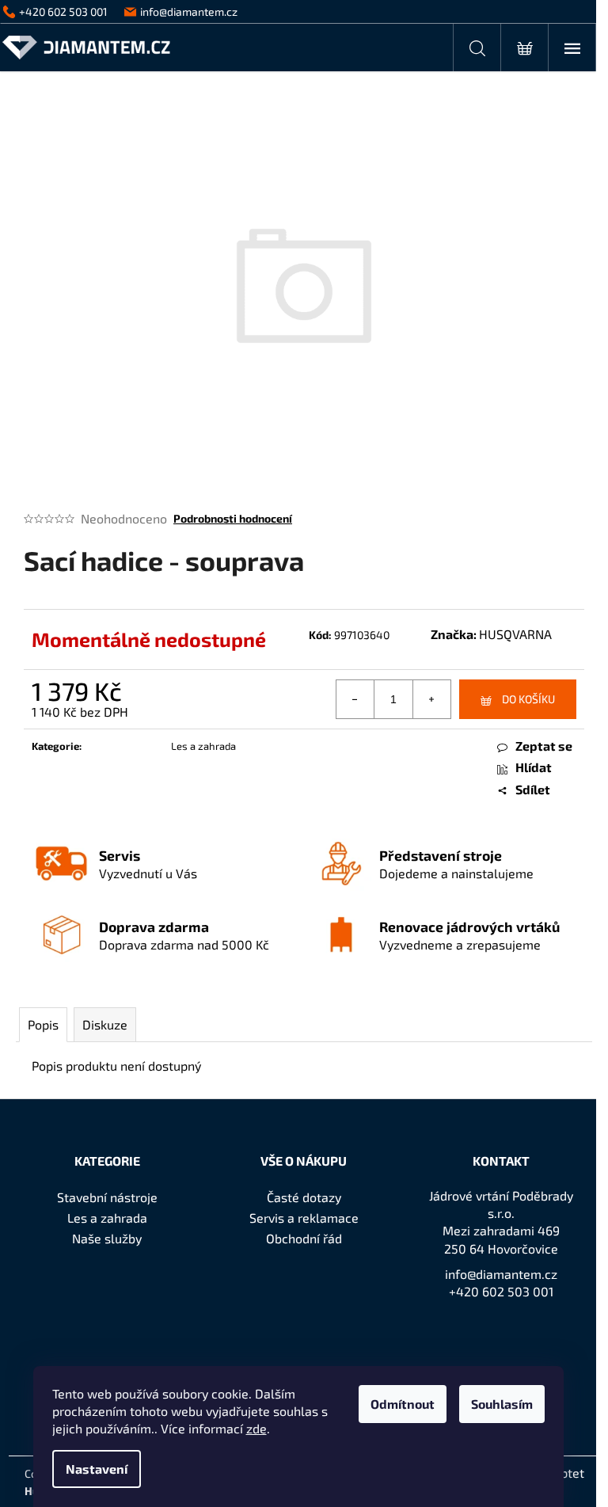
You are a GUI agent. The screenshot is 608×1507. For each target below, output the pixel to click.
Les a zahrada (203, 746)
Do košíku (528, 699)
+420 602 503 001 (501, 1291)
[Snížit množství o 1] (355, 699)
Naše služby (107, 1238)
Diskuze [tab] (104, 1024)
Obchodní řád (304, 1238)
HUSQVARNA (515, 633)
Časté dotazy (304, 1196)
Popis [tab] (43, 1024)
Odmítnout (402, 1403)
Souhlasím (502, 1403)
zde (256, 1428)
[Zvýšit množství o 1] (431, 699)
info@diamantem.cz (501, 1273)
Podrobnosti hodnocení (232, 518)
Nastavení (96, 1468)
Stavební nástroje (107, 1196)
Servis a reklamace (304, 1217)
